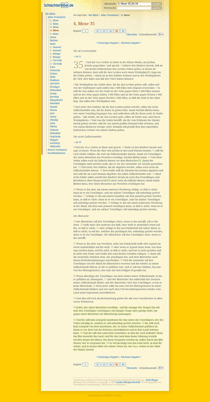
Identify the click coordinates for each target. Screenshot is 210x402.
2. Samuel (55, 50)
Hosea (53, 110)
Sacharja (55, 143)
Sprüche (55, 83)
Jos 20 (78, 142)
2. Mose (54, 23)
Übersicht (131, 34)
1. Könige (55, 53)
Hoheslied (55, 90)
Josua (53, 37)
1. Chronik (56, 60)
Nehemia (55, 70)
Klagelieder (56, 100)
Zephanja (55, 136)
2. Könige (55, 57)
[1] (148, 72)
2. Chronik (56, 63)
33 (104, 31)
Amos (53, 116)
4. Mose (54, 30)
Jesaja (53, 93)
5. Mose (54, 34)
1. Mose (54, 20)
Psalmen (54, 80)
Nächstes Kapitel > (131, 43)
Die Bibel (50, 13)
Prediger (55, 87)
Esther (53, 73)
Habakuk (55, 133)
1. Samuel (55, 47)
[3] (108, 180)
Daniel (53, 106)
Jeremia (54, 96)
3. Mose (54, 27)
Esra (52, 67)
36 (123, 31)
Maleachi (55, 146)
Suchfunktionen (56, 153)
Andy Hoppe (152, 380)
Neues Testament (57, 149)
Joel (52, 113)
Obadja (54, 120)
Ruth (52, 44)
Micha (53, 126)
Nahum (54, 130)
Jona (52, 123)
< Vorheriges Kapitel (107, 43)
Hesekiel (55, 103)
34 (110, 31)
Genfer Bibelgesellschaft (128, 382)
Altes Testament (56, 17)
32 (97, 31)
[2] (139, 160)
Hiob (52, 77)
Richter (54, 40)
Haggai (54, 139)
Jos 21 (78, 56)
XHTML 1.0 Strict (112, 395)
